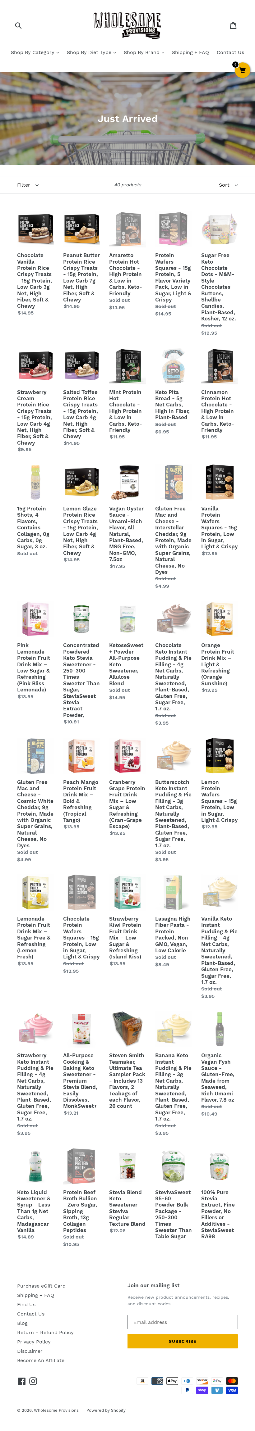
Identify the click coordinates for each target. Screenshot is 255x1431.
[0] (242, 71)
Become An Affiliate (40, 1360)
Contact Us (230, 52)
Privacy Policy (34, 1342)
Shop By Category (33, 52)
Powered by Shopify (106, 1410)
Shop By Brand (142, 52)
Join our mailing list (153, 1285)
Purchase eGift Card (41, 1286)
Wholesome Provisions (56, 1410)
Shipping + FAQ (190, 52)
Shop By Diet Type (90, 52)
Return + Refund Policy (45, 1332)
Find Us (26, 1304)
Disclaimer (30, 1351)
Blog (22, 1323)
